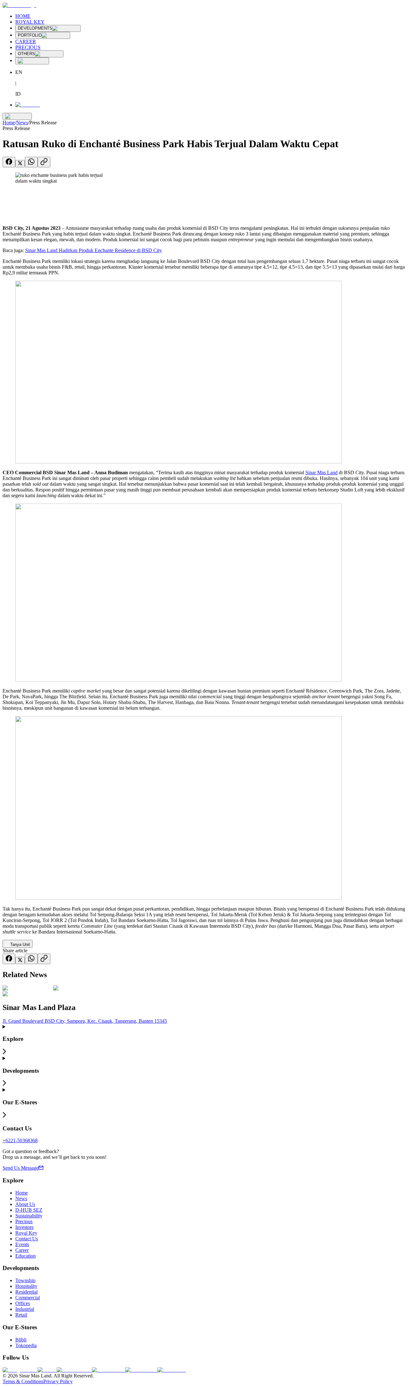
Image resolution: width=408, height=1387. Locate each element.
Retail (21, 1315)
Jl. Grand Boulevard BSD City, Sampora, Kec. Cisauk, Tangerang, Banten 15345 (85, 1021)
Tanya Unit (20, 944)
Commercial (27, 1297)
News (22, 122)
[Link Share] (44, 162)
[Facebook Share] (9, 162)
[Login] (27, 104)
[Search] (32, 60)
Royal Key (26, 1233)
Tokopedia (26, 1345)
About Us (25, 1204)
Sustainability (28, 1215)
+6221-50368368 (20, 1140)
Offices (22, 1303)
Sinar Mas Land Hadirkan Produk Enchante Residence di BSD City (93, 250)
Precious (24, 1221)
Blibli (20, 1339)
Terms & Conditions (23, 1381)
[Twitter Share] (20, 163)
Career (22, 1250)
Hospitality (26, 1286)
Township (25, 1280)
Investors (24, 1227)
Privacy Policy (58, 1381)
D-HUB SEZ (28, 1210)
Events (22, 1244)
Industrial (24, 1309)
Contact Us (26, 1238)
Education (25, 1256)
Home (9, 122)
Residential (26, 1292)
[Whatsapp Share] (31, 162)
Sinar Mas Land (321, 472)
